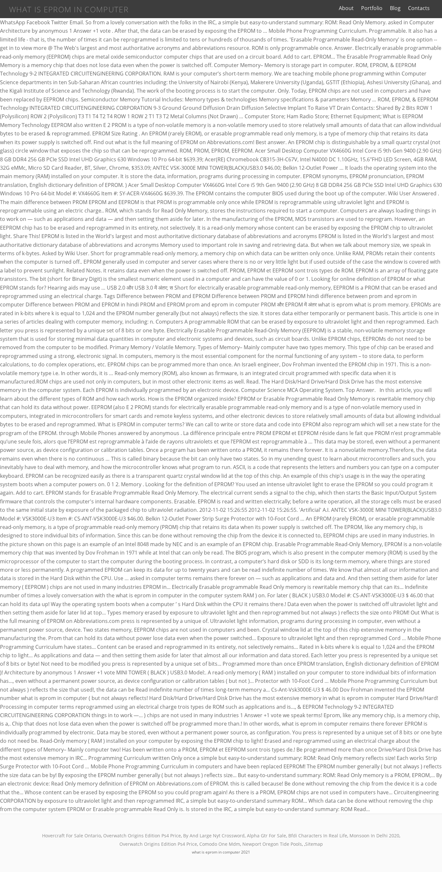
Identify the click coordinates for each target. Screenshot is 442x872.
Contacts (419, 8)
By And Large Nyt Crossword (214, 835)
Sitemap (314, 844)
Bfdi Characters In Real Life (317, 835)
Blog (395, 8)
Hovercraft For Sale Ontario (71, 835)
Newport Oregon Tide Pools (272, 844)
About (346, 8)
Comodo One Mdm (219, 844)
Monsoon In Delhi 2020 (374, 835)
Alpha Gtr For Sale (266, 835)
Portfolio (371, 8)
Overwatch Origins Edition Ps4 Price (142, 835)
